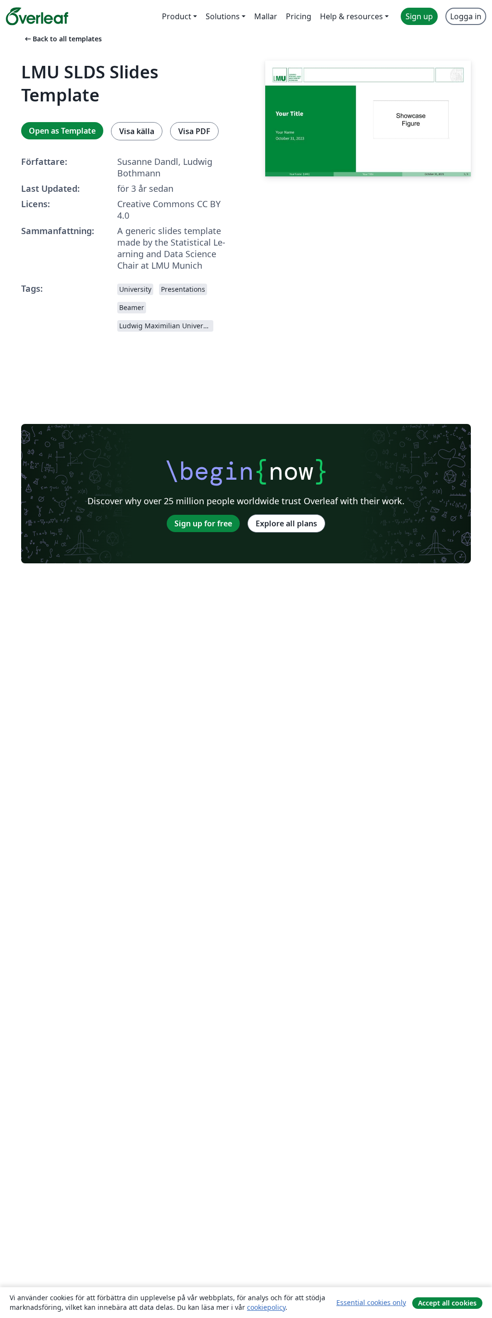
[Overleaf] (37, 16)
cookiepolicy (266, 1307)
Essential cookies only (371, 1302)
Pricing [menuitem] (298, 16)
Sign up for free (203, 523)
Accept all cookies (447, 1302)
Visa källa (136, 131)
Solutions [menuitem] (223, 16)
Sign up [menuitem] (419, 16)
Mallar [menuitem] (265, 16)
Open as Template (62, 130)
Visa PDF (194, 131)
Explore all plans (286, 523)
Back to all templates (62, 38)
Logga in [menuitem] (465, 16)
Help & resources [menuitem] (351, 16)
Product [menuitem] (176, 16)
